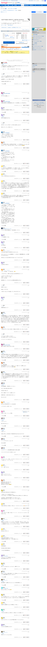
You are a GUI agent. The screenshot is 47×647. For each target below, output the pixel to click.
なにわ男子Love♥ (5, 588)
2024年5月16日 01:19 (24, 503)
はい (24, 71)
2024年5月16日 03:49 (24, 107)
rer (3, 74)
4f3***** (4, 472)
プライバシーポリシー (36, 103)
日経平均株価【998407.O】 (10, 10)
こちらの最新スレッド (16, 52)
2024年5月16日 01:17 (24, 510)
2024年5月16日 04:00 (24, 62)
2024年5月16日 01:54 (24, 362)
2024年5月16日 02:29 (24, 262)
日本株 (5, 5)
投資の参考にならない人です (7, 228)
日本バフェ (4, 625)
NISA (35, 5)
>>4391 (2, 314)
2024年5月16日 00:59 (24, 571)
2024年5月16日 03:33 (24, 122)
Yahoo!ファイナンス (36, 102)
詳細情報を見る (21, 42)
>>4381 (2, 353)
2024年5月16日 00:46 (24, 609)
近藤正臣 (43, 0)
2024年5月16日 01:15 (24, 518)
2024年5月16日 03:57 (24, 73)
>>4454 (2, 116)
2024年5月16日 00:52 (24, 594)
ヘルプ (34, 0)
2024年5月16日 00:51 (24, 602)
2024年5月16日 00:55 (24, 587)
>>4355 (2, 430)
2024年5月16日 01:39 (24, 438)
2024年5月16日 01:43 (24, 428)
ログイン (14, 3)
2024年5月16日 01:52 (24, 371)
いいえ (27, 71)
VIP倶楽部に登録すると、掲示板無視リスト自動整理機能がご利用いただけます (11, 27)
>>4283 (2, 581)
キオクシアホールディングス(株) (38, 36)
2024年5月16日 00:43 (24, 624)
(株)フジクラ (35, 44)
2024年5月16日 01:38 (24, 447)
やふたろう (4, 166)
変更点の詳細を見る (10, 25)
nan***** (4, 363)
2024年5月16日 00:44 (24, 617)
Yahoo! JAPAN (31, 0)
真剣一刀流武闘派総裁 (6, 132)
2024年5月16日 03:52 (24, 100)
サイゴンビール (5, 519)
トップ (2, 5)
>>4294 (2, 520)
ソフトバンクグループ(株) (37, 41)
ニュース (19, 5)
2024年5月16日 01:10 (24, 528)
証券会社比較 (27, 5)
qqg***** (4, 595)
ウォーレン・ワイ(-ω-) (6, 250)
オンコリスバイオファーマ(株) (38, 46)
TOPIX (34, 71)
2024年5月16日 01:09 (24, 535)
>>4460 (2, 64)
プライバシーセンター (42, 103)
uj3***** (4, 457)
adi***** (4, 610)
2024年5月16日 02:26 (24, 297)
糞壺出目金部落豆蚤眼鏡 (6, 93)
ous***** (4, 504)
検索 (45, 0)
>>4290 (2, 565)
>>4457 (2, 94)
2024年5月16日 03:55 (24, 92)
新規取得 (18, 2)
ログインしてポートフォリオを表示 (12, 8)
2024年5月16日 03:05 (24, 165)
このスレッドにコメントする (9, 42)
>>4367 (2, 420)
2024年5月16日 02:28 (24, 269)
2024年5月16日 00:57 (24, 579)
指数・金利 (5, 10)
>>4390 (2, 299)
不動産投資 (31, 5)
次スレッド (27, 29)
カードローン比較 (40, 5)
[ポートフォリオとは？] (5, 8)
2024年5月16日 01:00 (24, 563)
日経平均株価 (35, 34)
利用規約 (38, 104)
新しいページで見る (3, 25)
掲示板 (23, 5)
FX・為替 (11, 5)
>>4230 (2, 611)
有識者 (4, 383)
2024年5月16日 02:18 (24, 305)
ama (3, 108)
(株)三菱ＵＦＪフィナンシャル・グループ (39, 49)
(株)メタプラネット (36, 39)
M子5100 (4, 313)
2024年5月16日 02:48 (24, 193)
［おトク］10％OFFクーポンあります (21, 3)
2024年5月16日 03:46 (24, 114)
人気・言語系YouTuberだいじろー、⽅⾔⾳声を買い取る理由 (9, 0)
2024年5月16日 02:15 (24, 312)
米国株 (8, 5)
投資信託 (15, 5)
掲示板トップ (3, 6)
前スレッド (24, 29)
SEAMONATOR (5, 63)
